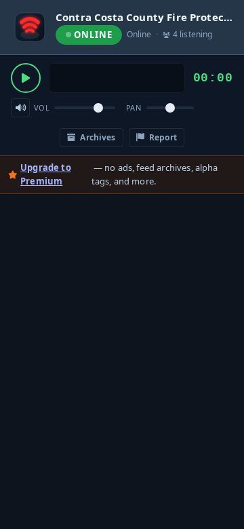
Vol (41, 107)
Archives (96, 137)
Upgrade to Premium (45, 174)
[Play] (26, 78)
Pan (133, 107)
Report (162, 137)
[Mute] (20, 107)
